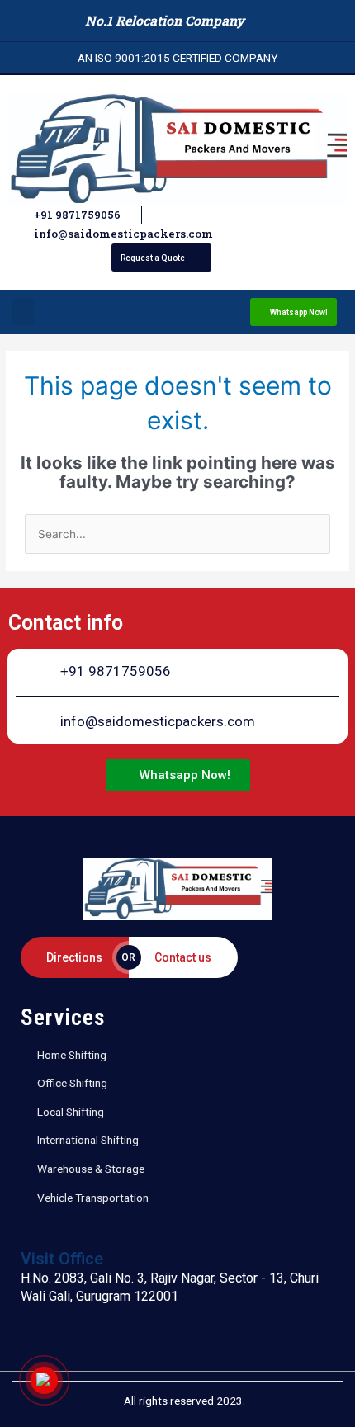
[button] (24, 311)
